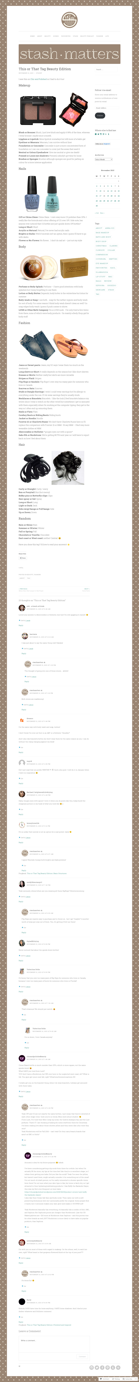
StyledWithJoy (33, 941)
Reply (21, 625)
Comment (82, 1356)
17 (100, 196)
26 (108, 201)
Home (32, 36)
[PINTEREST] (107, 1367)
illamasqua (102, 272)
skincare (100, 290)
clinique (100, 250)
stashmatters (38, 662)
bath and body (103, 237)
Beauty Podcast (87, 36)
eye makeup (102, 263)
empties (113, 259)
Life (107, 36)
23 (97, 201)
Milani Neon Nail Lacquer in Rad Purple (31, 590)
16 (97, 196)
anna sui (109, 228)
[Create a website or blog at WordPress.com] (19, 1366)
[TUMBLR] (112, 1367)
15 (118, 191)
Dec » (102, 213)
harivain (33, 634)
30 (97, 206)
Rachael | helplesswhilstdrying (40, 792)
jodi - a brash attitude (35, 606)
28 (115, 201)
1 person (34, 676)
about (22, 578)
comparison (102, 254)
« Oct (97, 213)
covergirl (101, 259)
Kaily (29, 1300)
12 (108, 191)
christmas (101, 246)
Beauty (48, 36)
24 (100, 201)
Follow (100, 115)
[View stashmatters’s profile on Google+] (106, 134)
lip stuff (100, 277)
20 (111, 196)
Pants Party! (86, 590)
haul (112, 268)
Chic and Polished (38, 79)
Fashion (99, 36)
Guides (56, 36)
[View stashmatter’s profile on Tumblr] (108, 134)
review (108, 281)
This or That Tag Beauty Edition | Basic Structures (47, 873)
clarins (113, 246)
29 (119, 201)
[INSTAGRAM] (91, 1367)
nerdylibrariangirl (34, 882)
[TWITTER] (96, 1367)
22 (119, 196)
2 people (28, 620)
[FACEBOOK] (102, 1367)
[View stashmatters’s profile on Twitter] (98, 134)
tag (28, 578)
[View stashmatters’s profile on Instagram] (101, 134)
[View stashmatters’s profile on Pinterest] (103, 134)
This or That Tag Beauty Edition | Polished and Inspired (49, 1325)
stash (111, 290)
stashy (39, 73)
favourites (101, 268)
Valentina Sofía (33, 969)
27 (111, 201)
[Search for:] (106, 69)
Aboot (39, 36)
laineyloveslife (33, 823)
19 (108, 196)
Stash (75, 36)
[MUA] (118, 1367)
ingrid (29, 761)
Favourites (66, 36)
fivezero (30, 718)
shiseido (111, 285)
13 (111, 191)
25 (104, 201)
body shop (101, 241)
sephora (100, 285)
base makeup (102, 232)
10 (100, 191)
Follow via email (103, 90)
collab (111, 250)
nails (98, 281)
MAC (110, 277)
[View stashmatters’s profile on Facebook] (96, 134)
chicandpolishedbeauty (36, 1056)
